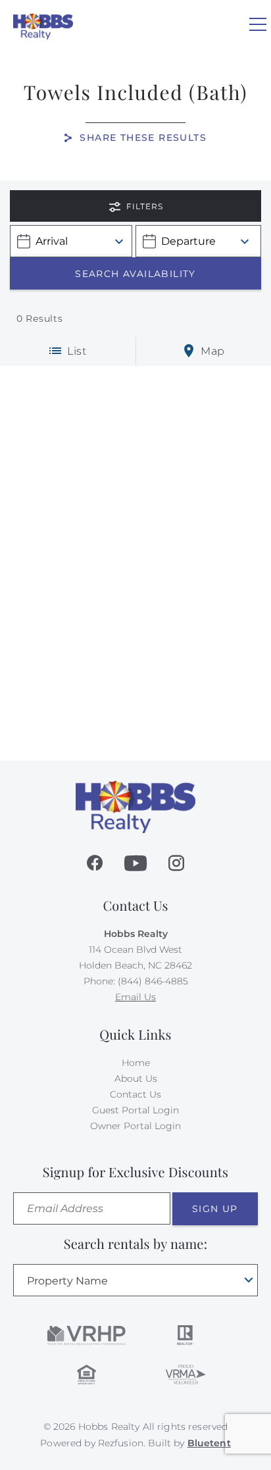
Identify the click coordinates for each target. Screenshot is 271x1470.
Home (136, 1063)
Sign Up (215, 1209)
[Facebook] (94, 863)
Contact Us (135, 1094)
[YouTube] (135, 863)
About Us (135, 1078)
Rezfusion (120, 1443)
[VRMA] (185, 1374)
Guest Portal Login (135, 1110)
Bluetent (209, 1443)
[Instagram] (176, 863)
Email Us (135, 997)
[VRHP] (86, 1335)
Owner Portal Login (135, 1126)
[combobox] (135, 1280)
